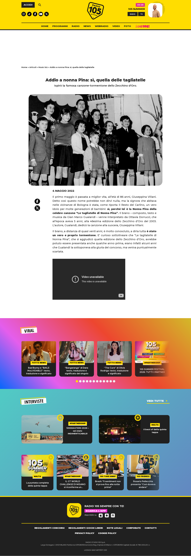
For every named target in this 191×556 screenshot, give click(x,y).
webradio (101, 26)
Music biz (43, 67)
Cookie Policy (107, 533)
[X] (37, 208)
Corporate (133, 528)
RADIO (132, 14)
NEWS (87, 26)
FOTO (127, 26)
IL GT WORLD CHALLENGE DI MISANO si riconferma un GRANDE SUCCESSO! (72, 484)
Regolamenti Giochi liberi (85, 528)
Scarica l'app (96, 510)
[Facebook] (37, 201)
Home (24, 67)
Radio (76, 26)
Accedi (28, 5)
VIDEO (116, 26)
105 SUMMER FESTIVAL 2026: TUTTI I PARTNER (152, 370)
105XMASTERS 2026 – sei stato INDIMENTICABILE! (77, 431)
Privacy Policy (84, 533)
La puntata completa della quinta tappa (37, 484)
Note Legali (114, 528)
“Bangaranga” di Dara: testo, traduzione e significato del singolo (76, 371)
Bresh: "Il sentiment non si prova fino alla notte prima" (108, 484)
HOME (44, 26)
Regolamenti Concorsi (49, 528)
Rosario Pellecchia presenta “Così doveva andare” (143, 484)
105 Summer (136, 9)
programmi (60, 26)
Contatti (151, 528)
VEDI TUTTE (155, 400)
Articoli (32, 67)
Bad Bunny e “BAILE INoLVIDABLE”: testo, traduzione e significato (38, 371)
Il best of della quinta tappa (154, 430)
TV (141, 14)
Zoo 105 (142, 26)
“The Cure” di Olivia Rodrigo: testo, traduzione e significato (114, 371)
